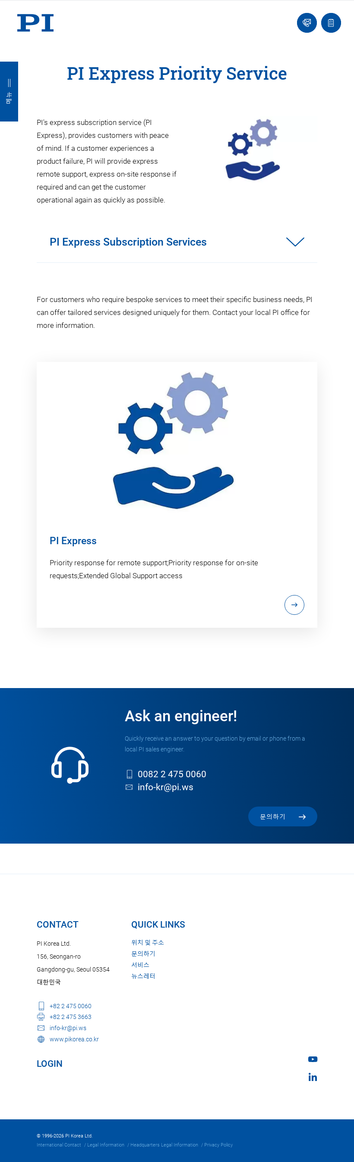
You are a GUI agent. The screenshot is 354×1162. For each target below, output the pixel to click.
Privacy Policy (218, 1145)
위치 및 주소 (147, 942)
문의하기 (143, 953)
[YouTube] (312, 1059)
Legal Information (105, 1145)
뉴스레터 (143, 976)
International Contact (59, 1145)
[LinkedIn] (313, 1077)
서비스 (140, 965)
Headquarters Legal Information (164, 1145)
